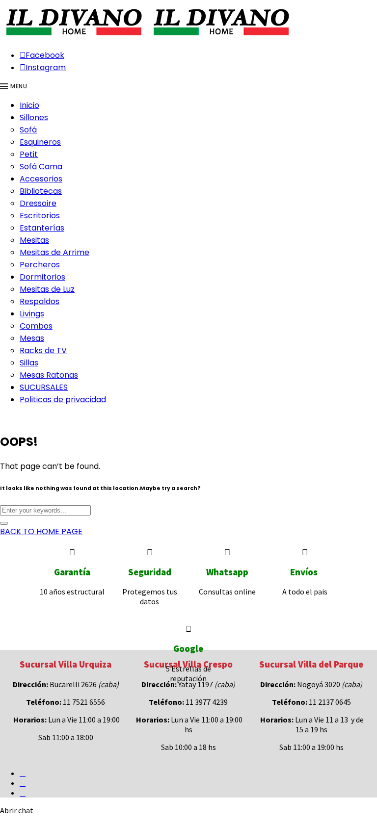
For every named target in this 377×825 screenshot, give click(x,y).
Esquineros (40, 142)
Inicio (29, 105)
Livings (32, 313)
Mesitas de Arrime (54, 252)
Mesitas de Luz (47, 289)
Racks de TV (43, 350)
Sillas (29, 362)
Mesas (32, 338)
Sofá (28, 129)
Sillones (34, 117)
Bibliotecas (41, 191)
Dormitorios (42, 277)
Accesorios (41, 178)
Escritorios (40, 215)
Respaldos (39, 301)
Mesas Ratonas (49, 375)
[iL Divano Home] (73, 36)
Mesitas (34, 240)
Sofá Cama (41, 166)
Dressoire (38, 203)
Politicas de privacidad (63, 399)
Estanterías (42, 227)
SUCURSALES (44, 387)
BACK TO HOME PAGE (41, 531)
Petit (29, 154)
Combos (36, 326)
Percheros (40, 264)
